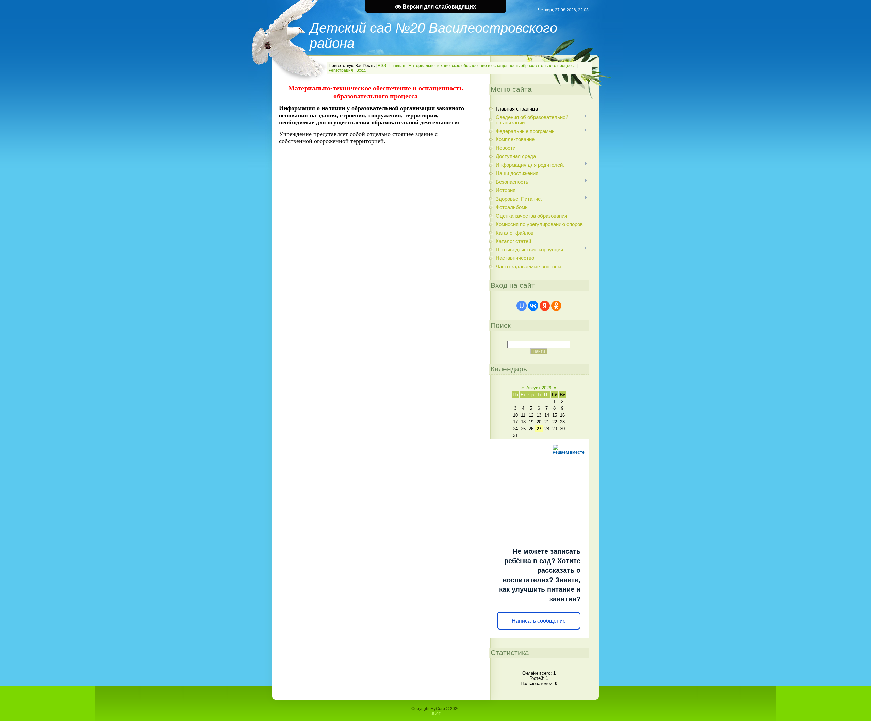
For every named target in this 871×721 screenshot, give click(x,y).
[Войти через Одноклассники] (556, 306)
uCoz (436, 713)
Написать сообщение (539, 621)
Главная (397, 65)
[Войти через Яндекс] (545, 306)
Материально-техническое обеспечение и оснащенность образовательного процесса (492, 65)
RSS (382, 65)
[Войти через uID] (521, 306)
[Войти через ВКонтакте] (533, 306)
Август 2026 (538, 387)
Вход (361, 70)
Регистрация (341, 70)
